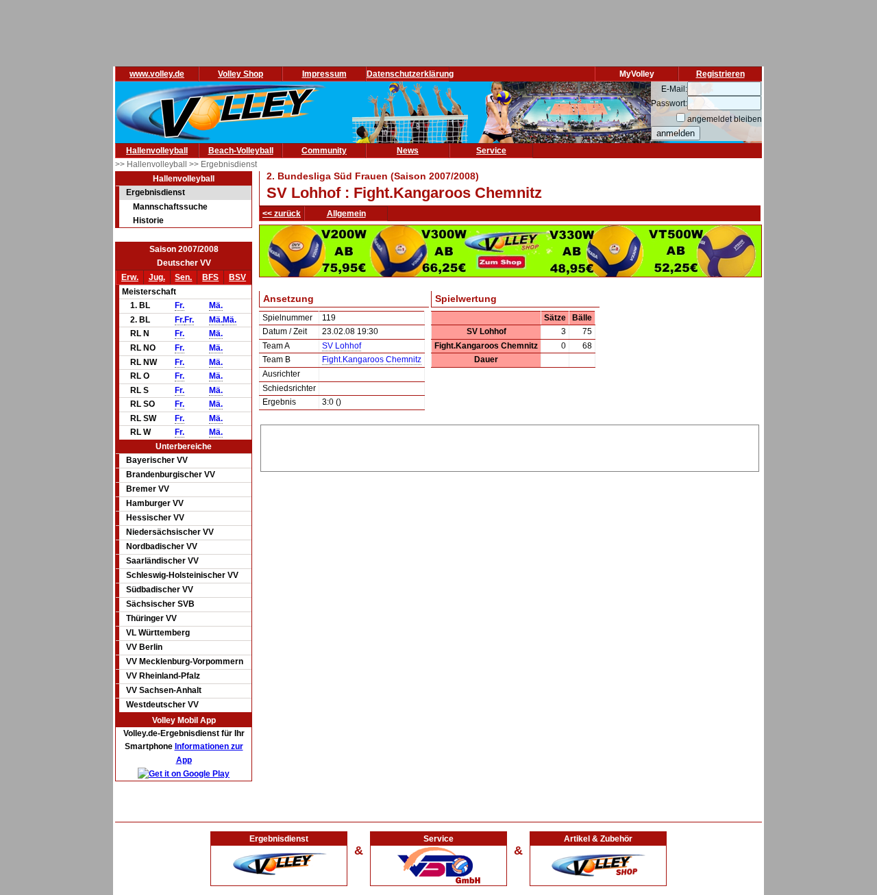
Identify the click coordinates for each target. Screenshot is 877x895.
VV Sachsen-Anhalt (163, 690)
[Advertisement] (509, 445)
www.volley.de (156, 74)
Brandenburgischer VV (170, 474)
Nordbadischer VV (161, 546)
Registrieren (720, 74)
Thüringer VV (151, 618)
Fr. (179, 305)
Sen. (183, 277)
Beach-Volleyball (240, 150)
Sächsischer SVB (160, 604)
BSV (237, 277)
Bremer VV (147, 489)
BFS (210, 277)
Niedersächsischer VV (170, 532)
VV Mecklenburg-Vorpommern (184, 661)
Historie (148, 220)
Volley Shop (240, 74)
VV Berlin (144, 647)
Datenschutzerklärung (410, 74)
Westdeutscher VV (162, 704)
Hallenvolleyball (157, 150)
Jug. (157, 277)
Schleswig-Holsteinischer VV (182, 575)
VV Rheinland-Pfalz (163, 676)
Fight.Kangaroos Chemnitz (371, 359)
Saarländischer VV (162, 561)
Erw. (129, 277)
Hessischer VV (155, 517)
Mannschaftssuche (170, 207)
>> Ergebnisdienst (223, 164)
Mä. (216, 305)
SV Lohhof (341, 346)
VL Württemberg (158, 633)
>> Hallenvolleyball (152, 164)
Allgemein (346, 213)
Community (324, 150)
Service (491, 150)
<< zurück (281, 213)
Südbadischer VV (159, 589)
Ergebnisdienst (155, 192)
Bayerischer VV (157, 460)
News (408, 150)
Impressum (324, 74)
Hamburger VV (155, 503)
